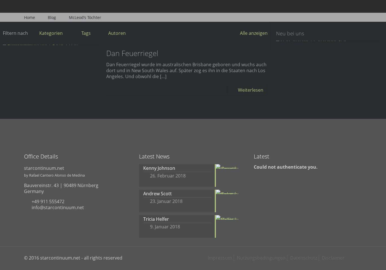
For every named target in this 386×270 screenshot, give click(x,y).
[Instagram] (359, 6)
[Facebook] (328, 6)
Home (29, 17)
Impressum (220, 258)
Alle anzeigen (253, 33)
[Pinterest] (351, 6)
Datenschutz (303, 258)
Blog (52, 17)
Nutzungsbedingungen (261, 258)
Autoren (117, 33)
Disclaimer (333, 258)
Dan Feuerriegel (132, 53)
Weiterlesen (250, 90)
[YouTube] (344, 6)
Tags (86, 33)
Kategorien (51, 33)
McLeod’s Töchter (85, 17)
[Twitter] (336, 6)
